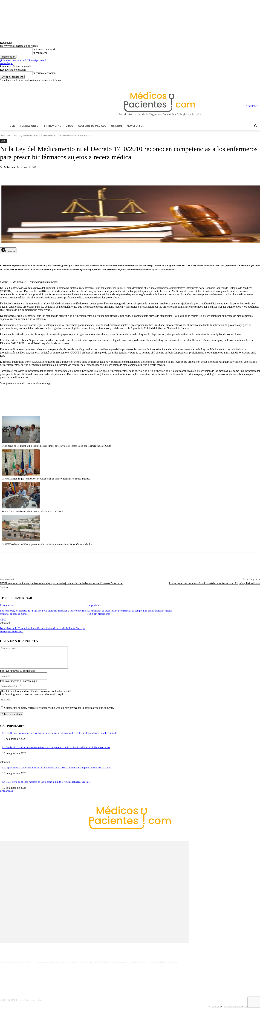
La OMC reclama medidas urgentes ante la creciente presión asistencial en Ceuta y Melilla (47, 544)
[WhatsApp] (62, 176)
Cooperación (7, 605)
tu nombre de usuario (44, 49)
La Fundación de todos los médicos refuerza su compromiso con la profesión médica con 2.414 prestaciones (56, 747)
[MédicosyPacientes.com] (159, 102)
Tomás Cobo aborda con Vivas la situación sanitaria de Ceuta (32, 511)
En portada (93, 605)
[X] (253, 84)
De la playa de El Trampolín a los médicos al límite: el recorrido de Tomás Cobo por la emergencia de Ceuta (56, 446)
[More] (100, 176)
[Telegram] (248, 84)
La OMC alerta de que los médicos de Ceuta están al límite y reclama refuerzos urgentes (46, 478)
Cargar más (6, 790)
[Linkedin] (243, 84)
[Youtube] (258, 84)
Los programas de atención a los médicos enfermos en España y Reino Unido (214, 583)
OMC (9, 135)
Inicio (2, 135)
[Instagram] (238, 84)
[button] (256, 126)
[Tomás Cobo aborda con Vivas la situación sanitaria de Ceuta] (21, 507)
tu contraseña (40, 52)
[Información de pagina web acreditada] (130, 977)
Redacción (9, 167)
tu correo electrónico (44, 72)
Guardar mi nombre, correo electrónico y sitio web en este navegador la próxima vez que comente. (59, 707)
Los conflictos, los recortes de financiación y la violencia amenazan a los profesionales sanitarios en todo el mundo (59, 733)
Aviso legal (6, 63)
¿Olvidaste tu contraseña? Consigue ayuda (23, 60)
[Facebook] (233, 84)
